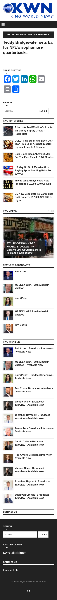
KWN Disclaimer (14, 553)
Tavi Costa (21, 324)
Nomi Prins (21, 298)
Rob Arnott (21, 271)
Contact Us (11, 570)
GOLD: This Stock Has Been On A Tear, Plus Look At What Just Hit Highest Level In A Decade (34, 143)
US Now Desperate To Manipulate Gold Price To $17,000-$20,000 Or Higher (34, 197)
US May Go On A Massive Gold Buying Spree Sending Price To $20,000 (33, 170)
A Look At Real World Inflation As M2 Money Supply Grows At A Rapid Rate (34, 130)
